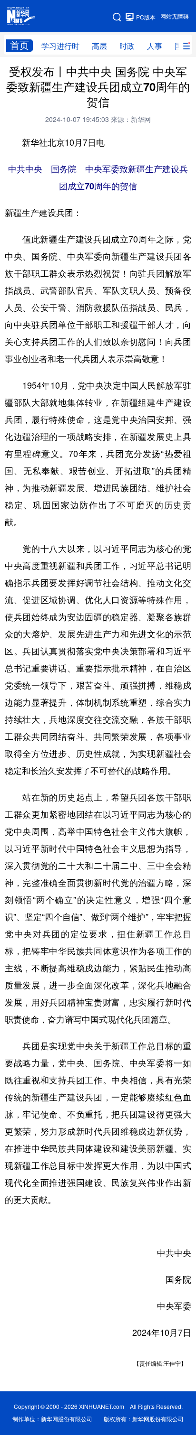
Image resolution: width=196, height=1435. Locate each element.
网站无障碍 (174, 16)
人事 (154, 46)
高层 (99, 46)
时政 (127, 46)
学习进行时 (60, 46)
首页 (19, 45)
